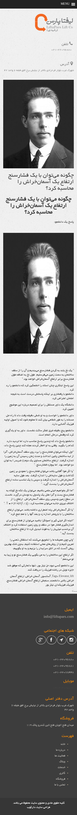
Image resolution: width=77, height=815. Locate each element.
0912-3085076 (63, 688)
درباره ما (60, 750)
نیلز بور (50, 585)
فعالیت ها (60, 756)
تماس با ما (59, 784)
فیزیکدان (60, 585)
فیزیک (70, 585)
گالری (62, 773)
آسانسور (46, 576)
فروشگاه (60, 779)
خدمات (61, 767)
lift (72, 576)
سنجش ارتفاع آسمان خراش (33, 580)
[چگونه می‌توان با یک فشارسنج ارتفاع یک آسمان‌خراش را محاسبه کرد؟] (38, 166)
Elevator (64, 576)
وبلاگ (62, 761)
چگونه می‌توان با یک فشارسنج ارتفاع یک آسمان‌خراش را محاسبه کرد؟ (41, 182)
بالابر (63, 580)
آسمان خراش (32, 576)
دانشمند (55, 580)
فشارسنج (12, 580)
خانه (63, 744)
